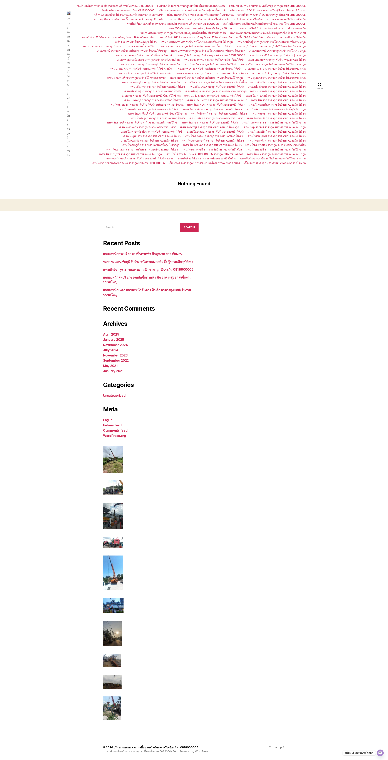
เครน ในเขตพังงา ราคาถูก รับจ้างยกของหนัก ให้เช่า (277, 140)
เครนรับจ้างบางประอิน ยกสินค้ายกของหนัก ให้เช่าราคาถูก (273, 158)
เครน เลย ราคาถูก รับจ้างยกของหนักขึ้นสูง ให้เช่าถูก (151, 95)
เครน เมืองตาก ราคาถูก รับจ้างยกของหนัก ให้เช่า (157, 86)
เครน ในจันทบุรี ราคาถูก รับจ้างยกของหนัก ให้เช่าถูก (153, 100)
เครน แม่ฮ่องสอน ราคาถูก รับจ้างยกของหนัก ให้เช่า (213, 95)
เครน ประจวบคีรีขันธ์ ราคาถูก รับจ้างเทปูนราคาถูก (277, 55)
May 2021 (110, 366)
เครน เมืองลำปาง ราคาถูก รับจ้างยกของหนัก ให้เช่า (277, 86)
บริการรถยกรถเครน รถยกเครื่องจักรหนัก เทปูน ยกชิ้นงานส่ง (192, 10)
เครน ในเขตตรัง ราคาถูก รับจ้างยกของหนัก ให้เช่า (149, 140)
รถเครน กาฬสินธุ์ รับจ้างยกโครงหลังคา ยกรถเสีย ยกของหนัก (271, 28)
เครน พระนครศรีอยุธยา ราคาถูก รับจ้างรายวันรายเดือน (148, 59)
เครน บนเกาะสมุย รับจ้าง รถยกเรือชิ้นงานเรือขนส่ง (144, 55)
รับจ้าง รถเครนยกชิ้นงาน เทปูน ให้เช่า (135, 41)
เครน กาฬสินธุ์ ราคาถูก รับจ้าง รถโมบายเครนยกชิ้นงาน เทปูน (271, 41)
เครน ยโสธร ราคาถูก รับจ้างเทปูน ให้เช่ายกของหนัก (150, 64)
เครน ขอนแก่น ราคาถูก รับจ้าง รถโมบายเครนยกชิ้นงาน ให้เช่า (196, 46)
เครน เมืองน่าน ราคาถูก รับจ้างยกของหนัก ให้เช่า (216, 86)
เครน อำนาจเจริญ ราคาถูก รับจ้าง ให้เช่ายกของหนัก (136, 77)
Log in (107, 420)
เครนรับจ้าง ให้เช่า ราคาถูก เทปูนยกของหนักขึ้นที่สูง (207, 158)
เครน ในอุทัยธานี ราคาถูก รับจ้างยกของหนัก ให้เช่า (152, 136)
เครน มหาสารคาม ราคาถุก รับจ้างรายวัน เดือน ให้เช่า (214, 59)
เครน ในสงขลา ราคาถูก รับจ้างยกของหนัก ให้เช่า (210, 122)
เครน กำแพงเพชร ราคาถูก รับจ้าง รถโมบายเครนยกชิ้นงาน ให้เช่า (120, 46)
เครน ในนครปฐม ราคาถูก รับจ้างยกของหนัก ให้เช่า (216, 104)
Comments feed (115, 430)
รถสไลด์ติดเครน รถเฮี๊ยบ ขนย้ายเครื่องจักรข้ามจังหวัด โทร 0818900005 (264, 23)
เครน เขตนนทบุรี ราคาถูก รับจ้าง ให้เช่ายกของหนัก (151, 82)
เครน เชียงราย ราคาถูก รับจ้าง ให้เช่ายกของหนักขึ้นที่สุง (215, 82)
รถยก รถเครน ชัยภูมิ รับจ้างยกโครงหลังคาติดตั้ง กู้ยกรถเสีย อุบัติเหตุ (148, 262)
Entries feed (112, 425)
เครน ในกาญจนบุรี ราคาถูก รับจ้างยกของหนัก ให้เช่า (276, 95)
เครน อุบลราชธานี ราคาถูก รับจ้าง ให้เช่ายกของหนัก (276, 77)
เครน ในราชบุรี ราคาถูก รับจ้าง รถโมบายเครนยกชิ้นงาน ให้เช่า (142, 122)
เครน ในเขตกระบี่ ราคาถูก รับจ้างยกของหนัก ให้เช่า (213, 136)
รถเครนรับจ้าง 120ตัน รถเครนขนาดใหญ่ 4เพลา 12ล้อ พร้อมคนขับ (116, 37)
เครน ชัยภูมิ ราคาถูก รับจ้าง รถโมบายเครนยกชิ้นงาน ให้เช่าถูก (132, 50)
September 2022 (116, 360)
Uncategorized (114, 395)
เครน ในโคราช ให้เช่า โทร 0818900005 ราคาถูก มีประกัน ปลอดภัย (204, 154)
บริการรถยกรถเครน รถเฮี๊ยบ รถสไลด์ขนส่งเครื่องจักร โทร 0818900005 (156, 747)
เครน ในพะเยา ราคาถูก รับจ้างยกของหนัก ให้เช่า (278, 113)
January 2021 (113, 371)
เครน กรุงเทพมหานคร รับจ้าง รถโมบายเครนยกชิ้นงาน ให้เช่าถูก (197, 41)
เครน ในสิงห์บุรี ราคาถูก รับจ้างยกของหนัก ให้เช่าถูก (209, 127)
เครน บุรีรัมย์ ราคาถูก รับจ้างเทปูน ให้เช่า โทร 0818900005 (211, 55)
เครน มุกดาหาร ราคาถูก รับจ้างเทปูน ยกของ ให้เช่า (277, 59)
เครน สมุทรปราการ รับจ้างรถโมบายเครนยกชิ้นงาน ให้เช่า (208, 68)
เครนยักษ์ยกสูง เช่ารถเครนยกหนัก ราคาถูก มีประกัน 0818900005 (148, 269)
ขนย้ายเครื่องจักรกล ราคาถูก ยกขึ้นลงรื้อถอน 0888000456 (191, 5)
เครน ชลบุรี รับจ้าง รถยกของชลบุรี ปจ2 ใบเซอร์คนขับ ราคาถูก (271, 46)
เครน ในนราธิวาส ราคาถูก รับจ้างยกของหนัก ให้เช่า (212, 109)
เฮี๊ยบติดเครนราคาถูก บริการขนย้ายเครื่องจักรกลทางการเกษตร (204, 163)
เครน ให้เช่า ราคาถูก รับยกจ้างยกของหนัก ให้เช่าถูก (276, 154)
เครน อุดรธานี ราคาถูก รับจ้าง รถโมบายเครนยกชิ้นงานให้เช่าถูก (206, 77)
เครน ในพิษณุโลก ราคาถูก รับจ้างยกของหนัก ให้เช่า (276, 118)
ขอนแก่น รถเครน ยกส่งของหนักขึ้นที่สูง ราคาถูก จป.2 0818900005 (267, 5)
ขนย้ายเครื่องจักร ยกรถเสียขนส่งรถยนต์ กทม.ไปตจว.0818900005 (115, 5)
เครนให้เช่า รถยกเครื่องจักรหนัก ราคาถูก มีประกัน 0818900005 (128, 163)
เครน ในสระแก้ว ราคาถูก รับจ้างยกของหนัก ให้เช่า (147, 127)
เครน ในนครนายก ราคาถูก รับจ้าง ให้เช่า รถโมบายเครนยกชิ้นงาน (146, 104)
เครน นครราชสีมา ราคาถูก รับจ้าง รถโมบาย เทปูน (277, 50)
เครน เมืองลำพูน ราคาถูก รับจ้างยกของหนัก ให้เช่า (152, 91)
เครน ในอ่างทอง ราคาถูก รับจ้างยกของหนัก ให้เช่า (215, 131)
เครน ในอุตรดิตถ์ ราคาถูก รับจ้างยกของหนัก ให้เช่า (277, 131)
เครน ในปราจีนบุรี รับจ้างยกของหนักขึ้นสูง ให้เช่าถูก (157, 113)
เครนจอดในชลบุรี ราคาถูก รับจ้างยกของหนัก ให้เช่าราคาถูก (140, 158)
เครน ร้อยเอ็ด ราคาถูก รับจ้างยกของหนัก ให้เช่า (210, 64)
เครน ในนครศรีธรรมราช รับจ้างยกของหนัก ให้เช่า (277, 104)
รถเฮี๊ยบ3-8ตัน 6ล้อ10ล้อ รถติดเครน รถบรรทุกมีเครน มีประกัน (271, 37)
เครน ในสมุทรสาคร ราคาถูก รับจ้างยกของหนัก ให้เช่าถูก (274, 122)
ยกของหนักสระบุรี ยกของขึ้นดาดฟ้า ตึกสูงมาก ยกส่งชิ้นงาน (142, 254)
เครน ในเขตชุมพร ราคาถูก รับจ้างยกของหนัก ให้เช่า (276, 136)
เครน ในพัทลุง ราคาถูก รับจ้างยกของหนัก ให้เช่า (157, 118)
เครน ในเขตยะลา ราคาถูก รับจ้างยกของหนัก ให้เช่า (212, 145)
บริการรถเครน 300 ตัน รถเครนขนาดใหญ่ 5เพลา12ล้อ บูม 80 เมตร (268, 10)
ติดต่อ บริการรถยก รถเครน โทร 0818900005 (128, 10)
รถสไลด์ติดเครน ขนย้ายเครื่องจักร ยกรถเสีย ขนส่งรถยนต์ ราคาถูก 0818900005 (173, 23)
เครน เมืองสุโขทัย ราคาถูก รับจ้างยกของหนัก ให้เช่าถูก (216, 91)
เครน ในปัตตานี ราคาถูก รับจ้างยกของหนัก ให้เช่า (219, 113)
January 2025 (113, 339)
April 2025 (111, 334)
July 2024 (110, 350)
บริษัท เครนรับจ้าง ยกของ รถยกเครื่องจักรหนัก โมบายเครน (200, 14)
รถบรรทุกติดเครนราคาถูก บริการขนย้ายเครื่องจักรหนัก (198, 19)
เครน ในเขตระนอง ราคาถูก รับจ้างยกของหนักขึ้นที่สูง (275, 145)
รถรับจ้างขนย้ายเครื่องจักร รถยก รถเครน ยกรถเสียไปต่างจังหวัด (269, 19)
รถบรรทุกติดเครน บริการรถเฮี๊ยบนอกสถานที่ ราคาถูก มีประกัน (128, 19)
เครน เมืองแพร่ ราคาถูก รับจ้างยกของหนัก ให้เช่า (278, 91)
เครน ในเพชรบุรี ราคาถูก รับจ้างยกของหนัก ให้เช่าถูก (276, 149)
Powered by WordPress (193, 751)
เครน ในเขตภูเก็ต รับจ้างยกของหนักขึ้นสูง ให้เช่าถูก (150, 145)
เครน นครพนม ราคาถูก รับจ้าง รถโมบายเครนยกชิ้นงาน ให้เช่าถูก (208, 50)
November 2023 (115, 355)
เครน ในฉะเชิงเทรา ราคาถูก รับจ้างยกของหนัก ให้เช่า (217, 100)
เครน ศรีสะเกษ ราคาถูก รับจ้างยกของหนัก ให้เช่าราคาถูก (273, 64)
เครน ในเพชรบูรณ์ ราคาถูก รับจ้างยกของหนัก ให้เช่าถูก (130, 154)
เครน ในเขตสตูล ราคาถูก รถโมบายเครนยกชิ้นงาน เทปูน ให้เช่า (142, 149)
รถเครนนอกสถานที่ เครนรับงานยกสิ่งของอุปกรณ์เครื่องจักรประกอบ (268, 32)
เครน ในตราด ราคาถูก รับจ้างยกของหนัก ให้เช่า (278, 100)
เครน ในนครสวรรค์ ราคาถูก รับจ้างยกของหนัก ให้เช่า (149, 109)
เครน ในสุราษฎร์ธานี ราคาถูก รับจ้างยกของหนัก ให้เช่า (152, 131)
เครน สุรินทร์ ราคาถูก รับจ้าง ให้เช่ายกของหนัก (145, 73)
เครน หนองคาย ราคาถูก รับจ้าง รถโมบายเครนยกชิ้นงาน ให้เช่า (212, 73)
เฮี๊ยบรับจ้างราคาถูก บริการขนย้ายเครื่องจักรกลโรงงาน (275, 163)
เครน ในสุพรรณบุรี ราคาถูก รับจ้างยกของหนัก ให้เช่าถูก (274, 127)
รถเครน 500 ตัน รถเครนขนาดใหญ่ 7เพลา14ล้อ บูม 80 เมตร (199, 28)
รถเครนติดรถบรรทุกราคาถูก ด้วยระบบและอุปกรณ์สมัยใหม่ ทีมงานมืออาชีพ (183, 32)
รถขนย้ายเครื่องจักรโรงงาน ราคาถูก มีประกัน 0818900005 (271, 14)
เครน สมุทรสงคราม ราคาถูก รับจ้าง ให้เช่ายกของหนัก (275, 68)
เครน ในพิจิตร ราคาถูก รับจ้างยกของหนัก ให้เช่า (216, 118)
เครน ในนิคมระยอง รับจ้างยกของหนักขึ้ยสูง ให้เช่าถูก (276, 109)
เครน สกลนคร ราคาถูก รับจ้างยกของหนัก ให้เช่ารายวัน (141, 68)
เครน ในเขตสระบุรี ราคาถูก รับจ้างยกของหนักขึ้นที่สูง (212, 149)
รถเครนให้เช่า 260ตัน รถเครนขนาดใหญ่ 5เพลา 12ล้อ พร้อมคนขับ (194, 37)
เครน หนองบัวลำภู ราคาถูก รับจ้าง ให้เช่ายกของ (278, 73)
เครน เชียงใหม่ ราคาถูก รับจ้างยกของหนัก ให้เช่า (278, 82)
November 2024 (115, 345)
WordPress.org (114, 436)
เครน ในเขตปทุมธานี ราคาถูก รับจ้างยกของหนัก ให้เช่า (213, 140)
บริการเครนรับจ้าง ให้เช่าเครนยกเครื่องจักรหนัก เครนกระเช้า (128, 14)
